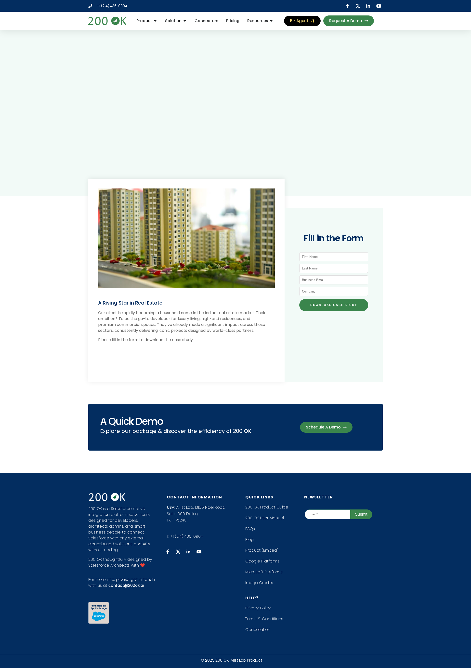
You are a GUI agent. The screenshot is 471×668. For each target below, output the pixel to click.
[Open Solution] (185, 21)
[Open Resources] (271, 21)
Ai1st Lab (238, 660)
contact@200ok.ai (126, 585)
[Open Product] (155, 21)
